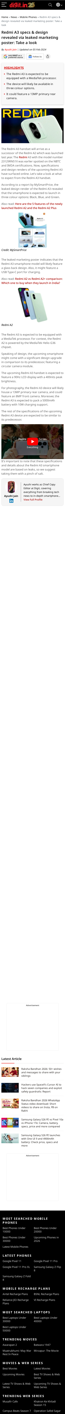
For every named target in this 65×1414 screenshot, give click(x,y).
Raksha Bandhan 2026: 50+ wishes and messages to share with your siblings (41, 1072)
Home (4, 17)
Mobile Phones (28, 17)
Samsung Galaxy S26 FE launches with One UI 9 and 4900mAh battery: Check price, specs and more (40, 1140)
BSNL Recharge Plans (46, 1294)
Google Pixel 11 (12, 1261)
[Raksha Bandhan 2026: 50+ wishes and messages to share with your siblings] (10, 1072)
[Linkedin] (11, 501)
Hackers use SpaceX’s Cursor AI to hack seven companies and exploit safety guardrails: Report (41, 1088)
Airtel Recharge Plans (15, 1294)
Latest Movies (42, 1368)
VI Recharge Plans (44, 1300)
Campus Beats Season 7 (17, 1410)
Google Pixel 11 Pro (46, 1261)
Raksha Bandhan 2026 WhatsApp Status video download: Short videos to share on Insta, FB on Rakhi (40, 1105)
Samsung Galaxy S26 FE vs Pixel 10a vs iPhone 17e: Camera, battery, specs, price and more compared (42, 1123)
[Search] (50, 5)
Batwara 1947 (42, 1344)
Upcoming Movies (13, 1374)
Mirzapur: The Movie (46, 1350)
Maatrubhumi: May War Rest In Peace (17, 1352)
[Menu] (4, 5)
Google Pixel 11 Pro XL (16, 1267)
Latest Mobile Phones (15, 1246)
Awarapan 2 (10, 1344)
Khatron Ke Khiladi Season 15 (45, 1403)
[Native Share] (48, 56)
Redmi (23, 157)
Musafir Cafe (10, 1401)
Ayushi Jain (11, 49)
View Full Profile (33, 499)
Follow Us (37, 56)
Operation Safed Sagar (47, 1410)
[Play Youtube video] (32, 441)
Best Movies (10, 1368)
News (14, 17)
